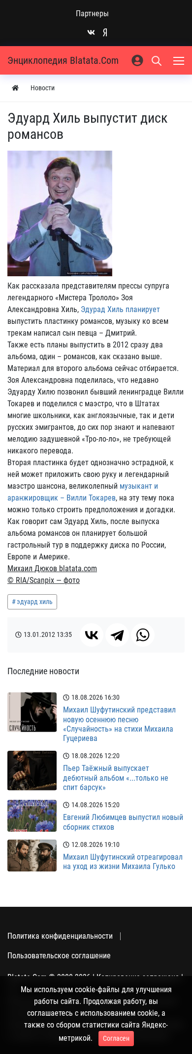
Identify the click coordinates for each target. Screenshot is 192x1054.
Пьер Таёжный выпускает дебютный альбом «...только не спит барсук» (115, 777)
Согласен (116, 1038)
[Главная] (15, 88)
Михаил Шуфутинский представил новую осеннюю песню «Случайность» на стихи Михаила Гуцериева (119, 724)
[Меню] (180, 60)
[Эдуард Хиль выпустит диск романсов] (59, 213)
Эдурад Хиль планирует (120, 309)
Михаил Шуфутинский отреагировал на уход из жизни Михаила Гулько (123, 861)
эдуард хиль (35, 602)
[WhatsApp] (143, 635)
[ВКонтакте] (91, 635)
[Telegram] (117, 635)
